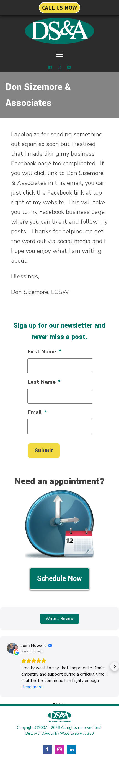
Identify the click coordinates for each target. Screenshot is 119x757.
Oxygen (48, 733)
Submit (44, 451)
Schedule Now (59, 579)
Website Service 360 (77, 733)
